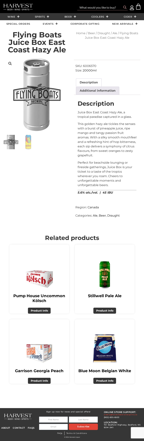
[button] (10, 63)
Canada (93, 207)
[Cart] (138, 6)
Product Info (39, 310)
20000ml (90, 70)
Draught (104, 33)
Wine (11, 16)
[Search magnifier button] (125, 7)
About (5, 428)
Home (81, 33)
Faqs (31, 428)
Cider (128, 16)
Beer (68, 16)
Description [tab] (89, 82)
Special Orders (18, 23)
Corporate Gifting (85, 23)
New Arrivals (122, 23)
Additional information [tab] (98, 90)
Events (48, 23)
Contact (19, 428)
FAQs (59, 433)
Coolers (97, 16)
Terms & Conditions (76, 433)
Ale (114, 33)
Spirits (40, 16)
